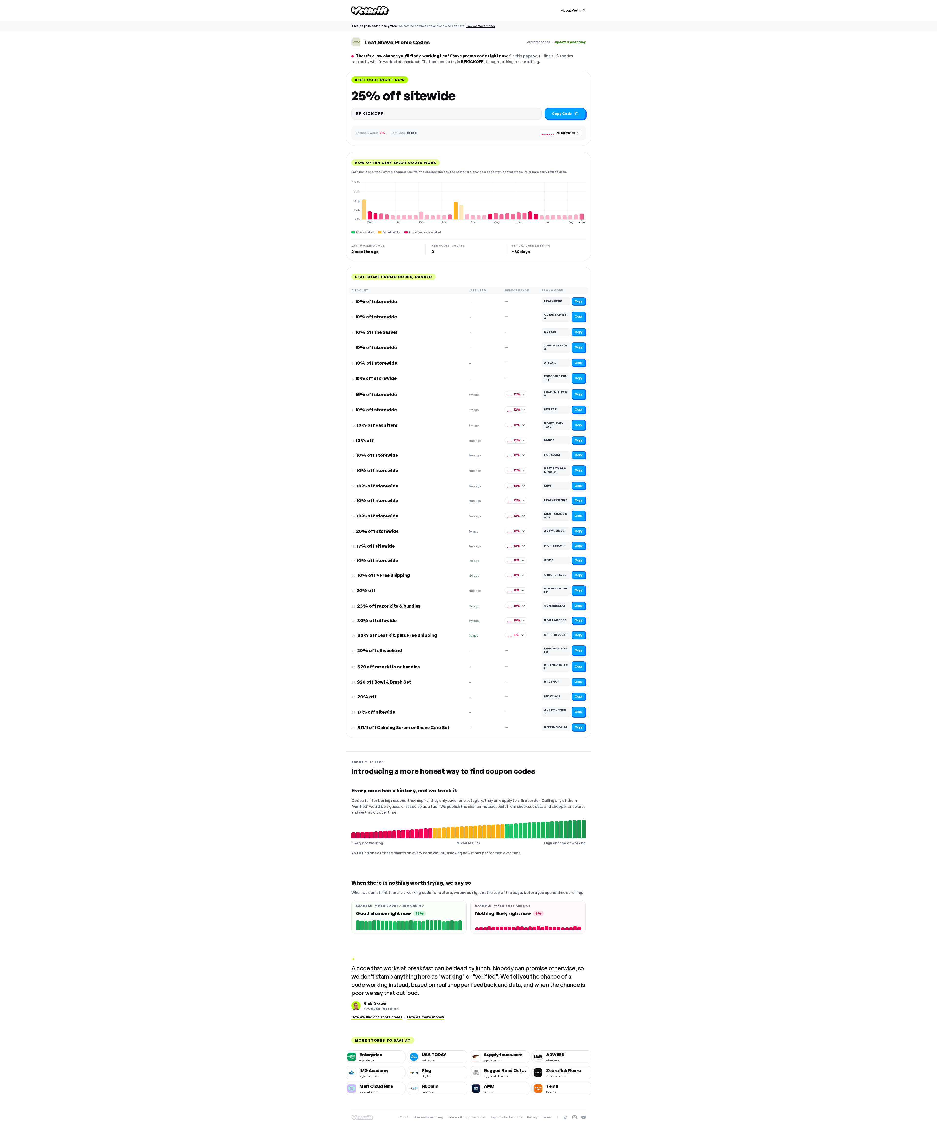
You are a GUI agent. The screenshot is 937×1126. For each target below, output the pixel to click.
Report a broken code (506, 1117)
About (404, 1117)
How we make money (480, 26)
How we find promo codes (467, 1117)
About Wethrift (573, 10)
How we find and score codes (376, 1017)
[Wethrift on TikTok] (565, 1117)
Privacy (532, 1117)
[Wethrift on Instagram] (574, 1117)
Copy (579, 301)
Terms (546, 1117)
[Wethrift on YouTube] (584, 1117)
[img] (468, 202)
